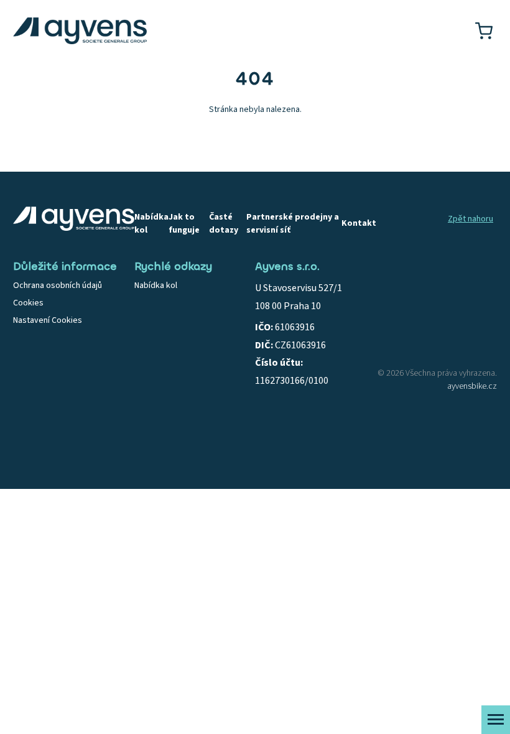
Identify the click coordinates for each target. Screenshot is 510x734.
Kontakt (358, 223)
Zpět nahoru (470, 219)
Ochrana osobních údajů (57, 285)
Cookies (28, 303)
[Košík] (484, 30)
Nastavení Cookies (47, 320)
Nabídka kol (151, 223)
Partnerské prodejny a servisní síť (292, 223)
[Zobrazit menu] (495, 719)
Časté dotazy (223, 223)
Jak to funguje (184, 223)
